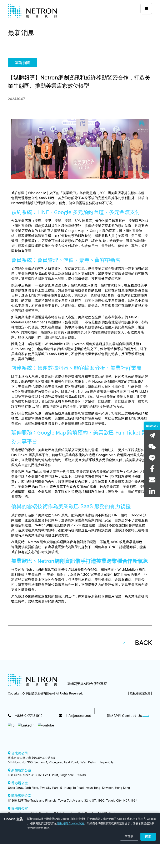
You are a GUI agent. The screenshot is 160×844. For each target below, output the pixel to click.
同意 (148, 836)
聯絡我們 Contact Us (124, 716)
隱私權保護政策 (140, 693)
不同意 (129, 836)
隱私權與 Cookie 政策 (70, 823)
